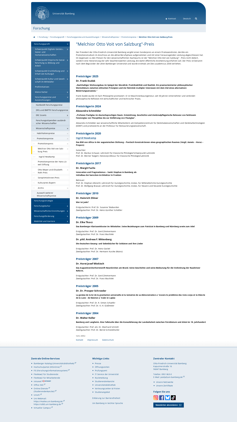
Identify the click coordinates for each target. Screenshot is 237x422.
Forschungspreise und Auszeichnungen (83, 37)
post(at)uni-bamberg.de (171, 377)
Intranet (37, 381)
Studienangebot (102, 392)
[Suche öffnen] (196, 18)
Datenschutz (108, 340)
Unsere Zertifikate (164, 385)
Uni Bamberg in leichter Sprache (107, 403)
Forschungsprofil (57, 37)
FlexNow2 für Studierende (46, 374)
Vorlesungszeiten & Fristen (107, 388)
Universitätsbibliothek (105, 385)
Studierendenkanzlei (104, 381)
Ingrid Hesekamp (86, 137)
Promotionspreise (128, 37)
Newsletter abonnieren (167, 405)
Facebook (161, 397)
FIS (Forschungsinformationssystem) (50, 370)
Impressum (92, 340)
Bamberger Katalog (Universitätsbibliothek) (54, 363)
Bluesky (167, 397)
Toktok (173, 397)
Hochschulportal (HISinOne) (47, 367)
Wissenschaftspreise (110, 37)
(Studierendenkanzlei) (44, 391)
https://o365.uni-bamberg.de (47, 404)
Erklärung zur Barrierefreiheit (106, 398)
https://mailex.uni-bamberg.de (48, 401)
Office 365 (38, 385)
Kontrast (172, 18)
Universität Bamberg (45, 21)
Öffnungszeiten (102, 367)
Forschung (41, 28)
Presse (98, 363)
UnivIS (37, 395)
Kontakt (79, 340)
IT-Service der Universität (107, 374)
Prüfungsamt (101, 370)
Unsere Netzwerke (164, 382)
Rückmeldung (101, 378)
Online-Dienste (41, 388)
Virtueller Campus (42, 408)
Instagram (155, 397)
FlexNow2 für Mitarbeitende (47, 378)
